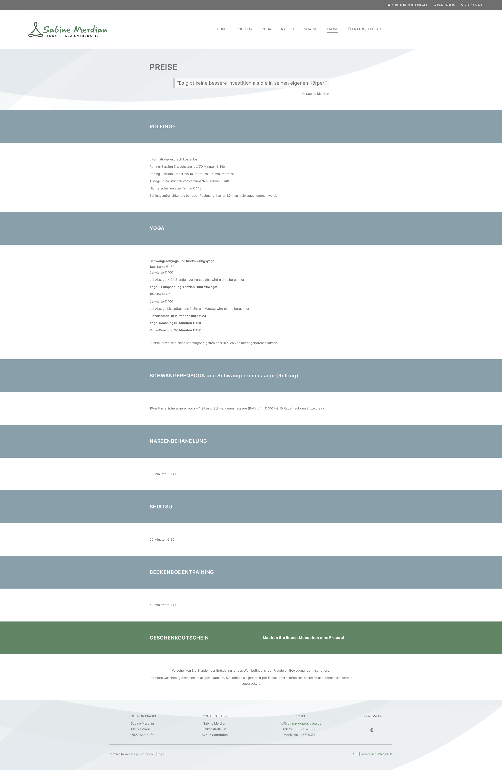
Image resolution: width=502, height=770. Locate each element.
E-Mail (272, 678)
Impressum (368, 754)
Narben (287, 29)
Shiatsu (310, 29)
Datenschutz (385, 754)
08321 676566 (446, 4)
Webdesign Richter (136, 754)
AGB (355, 754)
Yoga (266, 29)
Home (222, 29)
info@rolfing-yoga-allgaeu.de (409, 4)
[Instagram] (371, 730)
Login (160, 754)
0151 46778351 (474, 4)
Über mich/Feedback (365, 29)
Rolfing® (244, 29)
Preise (332, 29)
